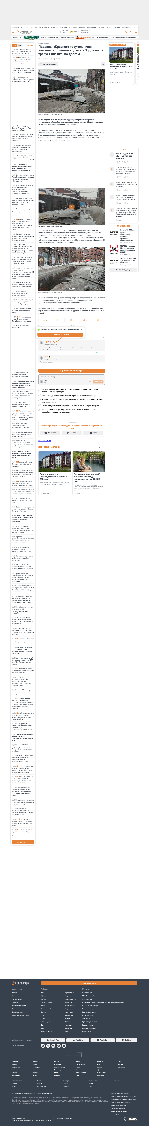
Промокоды (123, 226)
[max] (43, 1046)
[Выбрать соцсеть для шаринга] (103, 64)
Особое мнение (70, 999)
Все (14, 45)
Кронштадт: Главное (89, 1022)
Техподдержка (17, 999)
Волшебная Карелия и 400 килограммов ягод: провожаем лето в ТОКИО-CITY (87, 478)
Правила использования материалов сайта (123, 1099)
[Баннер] (31, 37)
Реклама (15, 1002)
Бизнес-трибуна (46, 1002)
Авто (42, 993)
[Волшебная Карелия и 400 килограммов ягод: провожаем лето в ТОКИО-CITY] (89, 461)
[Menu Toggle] (13, 32)
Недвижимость (46, 1031)
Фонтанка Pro (87, 993)
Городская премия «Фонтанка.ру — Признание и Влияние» (103, 1002)
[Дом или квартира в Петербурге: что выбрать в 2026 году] (55, 461)
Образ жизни (69, 993)
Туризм (67, 1018)
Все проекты (86, 1031)
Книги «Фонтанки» (89, 1012)
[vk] (53, 1046)
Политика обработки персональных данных (123, 1096)
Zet (44, 342)
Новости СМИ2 (44, 441)
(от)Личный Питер (31, 27)
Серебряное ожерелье (58, 27)
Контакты (15, 996)
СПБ (19, 45)
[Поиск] (126, 32)
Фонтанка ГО (44, 27)
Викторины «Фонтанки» (49, 1009)
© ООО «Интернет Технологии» (62, 1118)
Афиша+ (44, 996)
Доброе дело (45, 1022)
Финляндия (69, 1025)
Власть (43, 1012)
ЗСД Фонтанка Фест (105, 27)
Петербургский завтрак (123, 27)
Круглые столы (87, 1025)
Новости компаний (49, 447)
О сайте (14, 993)
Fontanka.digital (87, 1015)
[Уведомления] (131, 32)
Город (43, 1018)
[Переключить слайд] (42, 269)
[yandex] (64, 1046)
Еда (42, 1025)
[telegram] (48, 1046)
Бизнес (43, 999)
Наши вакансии (17, 1012)
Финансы (68, 1022)
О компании (16, 1009)
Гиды (42, 1015)
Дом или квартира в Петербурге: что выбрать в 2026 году (53, 476)
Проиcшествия (70, 1006)
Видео (43, 1006)
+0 (97, 352)
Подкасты (68, 1002)
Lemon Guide (91, 27)
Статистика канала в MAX (21, 1015)
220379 (46, 357)
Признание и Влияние (77, 27)
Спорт (67, 1009)
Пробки (75, 32)
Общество (68, 996)
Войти (45, 382)
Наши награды (115, 1114)
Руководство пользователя (119, 1111)
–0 (102, 352)
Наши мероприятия (19, 1006)
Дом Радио (86, 1018)
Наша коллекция (88, 1009)
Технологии (69, 1015)
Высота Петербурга (89, 1028)
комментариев (50, 64)
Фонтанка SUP (17, 27)
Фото (66, 1031)
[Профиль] (136, 32)
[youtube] (59, 1046)
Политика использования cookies (120, 1102)
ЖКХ (42, 1028)
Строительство (70, 1012)
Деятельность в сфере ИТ (118, 1108)
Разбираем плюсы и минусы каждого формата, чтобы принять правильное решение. (54, 483)
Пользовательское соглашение (120, 1093)
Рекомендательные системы (119, 1105)
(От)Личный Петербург (90, 1006)
